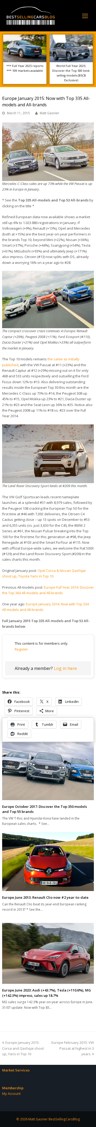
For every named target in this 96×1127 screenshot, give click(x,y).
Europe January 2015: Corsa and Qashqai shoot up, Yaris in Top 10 (23, 1048)
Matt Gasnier (49, 113)
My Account (11, 1093)
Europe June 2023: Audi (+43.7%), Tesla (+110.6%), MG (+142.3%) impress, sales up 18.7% (46, 993)
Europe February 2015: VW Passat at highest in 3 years (72, 1048)
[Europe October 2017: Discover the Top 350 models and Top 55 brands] (48, 769)
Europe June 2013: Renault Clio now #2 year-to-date (45, 897)
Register (21, 649)
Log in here (65, 668)
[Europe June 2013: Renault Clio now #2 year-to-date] (48, 861)
